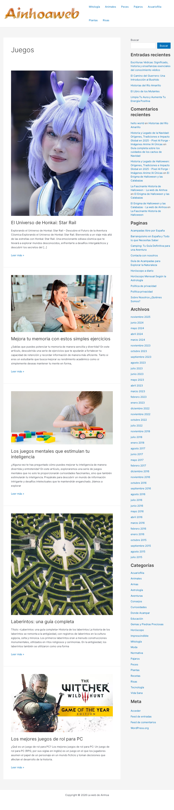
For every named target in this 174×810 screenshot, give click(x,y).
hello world (137, 123)
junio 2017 (137, 454)
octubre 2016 (138, 482)
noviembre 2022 (140, 414)
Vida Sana (137, 693)
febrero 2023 (139, 396)
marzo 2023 (138, 391)
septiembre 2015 (141, 545)
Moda (134, 647)
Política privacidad (142, 291)
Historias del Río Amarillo (146, 85)
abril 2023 (137, 385)
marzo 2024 (138, 339)
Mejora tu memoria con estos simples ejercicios (60, 338)
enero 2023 (138, 402)
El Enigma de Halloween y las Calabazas (150, 176)
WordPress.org (140, 728)
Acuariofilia (154, 6)
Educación (137, 618)
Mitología (94, 6)
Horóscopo (137, 630)
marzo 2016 (138, 522)
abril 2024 (137, 334)
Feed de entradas (141, 716)
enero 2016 (137, 534)
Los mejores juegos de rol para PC (47, 738)
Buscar (135, 40)
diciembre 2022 (140, 408)
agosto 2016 (138, 494)
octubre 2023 (139, 351)
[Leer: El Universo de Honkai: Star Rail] (62, 143)
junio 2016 (137, 505)
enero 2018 (137, 442)
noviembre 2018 (140, 431)
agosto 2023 (138, 362)
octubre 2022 (139, 419)
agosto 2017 (138, 448)
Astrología (137, 590)
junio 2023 (137, 374)
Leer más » (17, 255)
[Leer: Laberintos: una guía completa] (62, 563)
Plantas (93, 20)
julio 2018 (136, 437)
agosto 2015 (138, 551)
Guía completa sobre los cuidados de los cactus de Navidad (146, 152)
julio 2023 (137, 368)
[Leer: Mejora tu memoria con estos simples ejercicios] (62, 303)
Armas (134, 584)
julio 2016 (136, 500)
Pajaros (138, 6)
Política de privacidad (143, 286)
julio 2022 (137, 425)
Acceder (136, 710)
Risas (106, 20)
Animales (110, 6)
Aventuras (137, 595)
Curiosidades (139, 607)
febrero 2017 (138, 465)
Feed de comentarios (143, 722)
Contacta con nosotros (144, 255)
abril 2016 (136, 517)
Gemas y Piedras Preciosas (147, 624)
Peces (125, 6)
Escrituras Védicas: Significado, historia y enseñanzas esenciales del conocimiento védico (150, 66)
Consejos (136, 601)
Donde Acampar (140, 612)
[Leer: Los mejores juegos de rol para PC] (62, 703)
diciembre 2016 (140, 471)
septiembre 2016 (141, 488)
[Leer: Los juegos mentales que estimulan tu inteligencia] (62, 417)
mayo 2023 (137, 379)
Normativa (137, 653)
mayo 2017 (137, 460)
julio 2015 (136, 557)
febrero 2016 (138, 528)
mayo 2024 (137, 328)
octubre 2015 (138, 540)
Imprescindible (140, 635)
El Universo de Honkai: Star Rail (43, 222)
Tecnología (137, 687)
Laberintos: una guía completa (42, 621)
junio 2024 (137, 322)
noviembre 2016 (140, 477)
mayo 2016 (137, 511)
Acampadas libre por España (148, 230)
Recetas (135, 675)
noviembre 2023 (141, 345)
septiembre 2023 (141, 356)
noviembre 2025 (140, 316)
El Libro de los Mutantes (145, 91)
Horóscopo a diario (142, 270)
